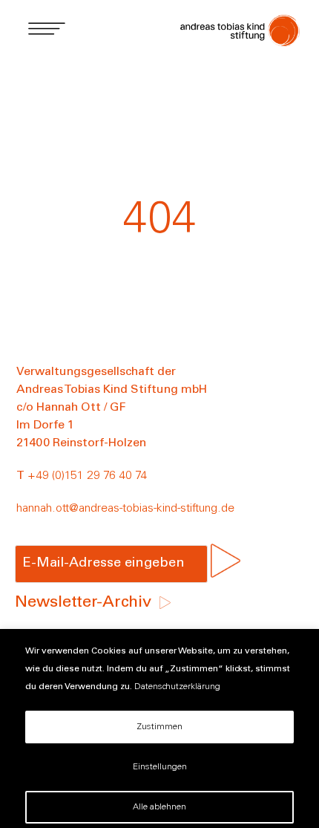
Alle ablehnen (159, 807)
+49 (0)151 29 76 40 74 (87, 476)
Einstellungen (160, 767)
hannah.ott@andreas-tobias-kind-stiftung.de (125, 509)
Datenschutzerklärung (177, 686)
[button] (46, 28)
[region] (159, 728)
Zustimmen (159, 727)
